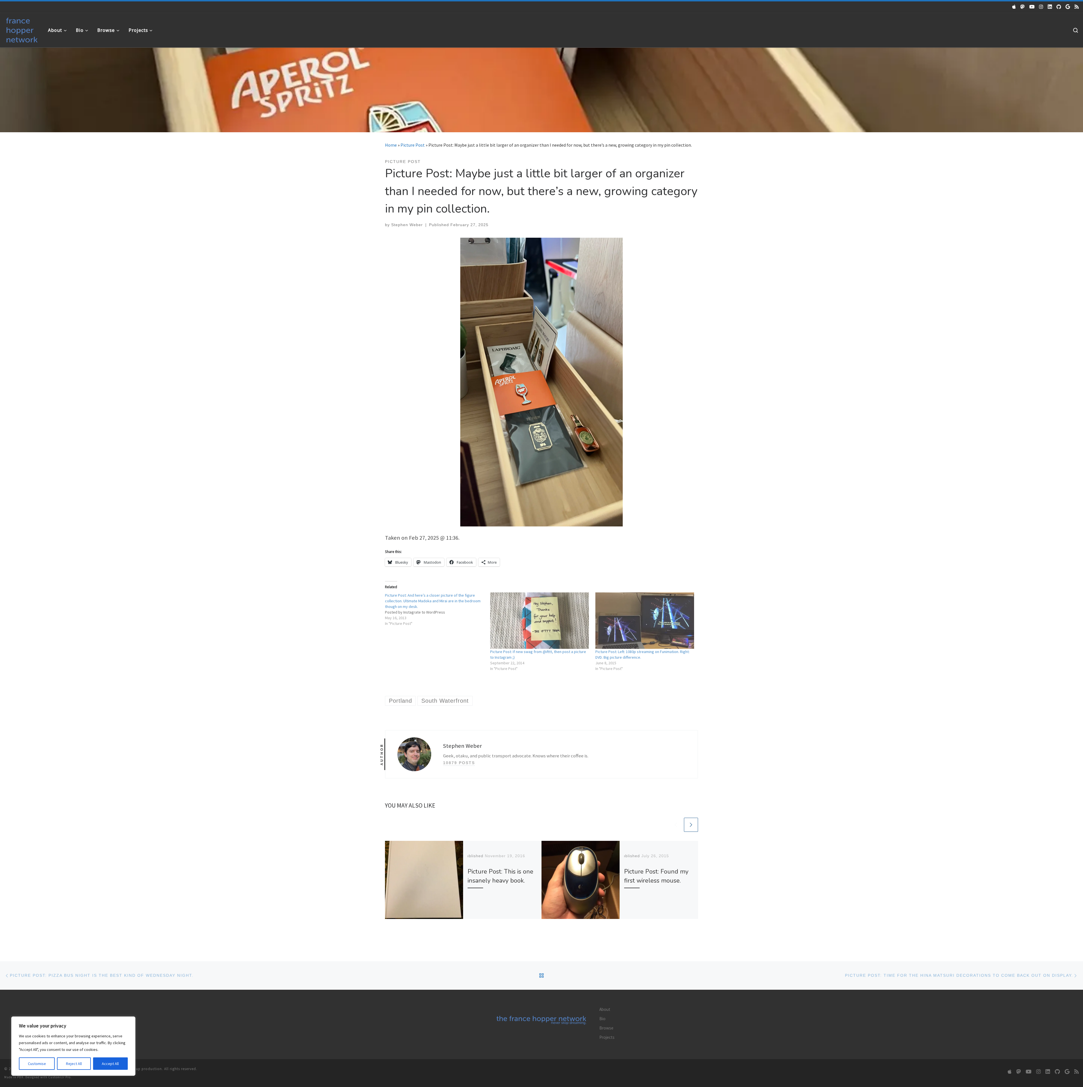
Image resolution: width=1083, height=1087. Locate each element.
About (604, 1009)
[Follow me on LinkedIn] (1050, 6)
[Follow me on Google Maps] (1068, 6)
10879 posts (459, 762)
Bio (602, 1018)
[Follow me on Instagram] (1041, 6)
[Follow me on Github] (1058, 6)
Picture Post (412, 145)
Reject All (74, 1063)
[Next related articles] (691, 825)
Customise (37, 1063)
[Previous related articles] (676, 825)
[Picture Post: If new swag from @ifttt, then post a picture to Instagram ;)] (540, 620)
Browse (606, 1028)
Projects (607, 1037)
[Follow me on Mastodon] (1022, 6)
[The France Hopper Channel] (1031, 6)
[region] (73, 1046)
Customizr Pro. (60, 1077)
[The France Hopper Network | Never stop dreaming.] (21, 29)
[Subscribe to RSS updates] (1077, 6)
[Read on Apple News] (1014, 6)
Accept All (110, 1063)
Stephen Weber (407, 224)
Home (391, 145)
